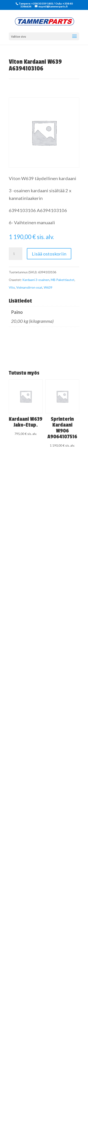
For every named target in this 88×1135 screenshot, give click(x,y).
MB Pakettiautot (62, 280)
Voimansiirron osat (29, 287)
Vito (12, 287)
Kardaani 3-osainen (35, 280)
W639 (48, 287)
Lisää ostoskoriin (49, 253)
